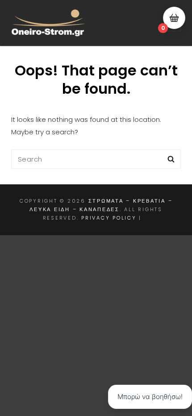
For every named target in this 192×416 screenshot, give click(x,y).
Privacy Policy (109, 217)
